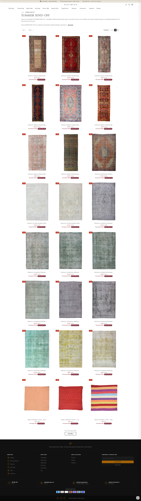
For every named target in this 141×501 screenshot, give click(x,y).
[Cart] (132, 4)
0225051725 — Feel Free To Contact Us (92, 1)
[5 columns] (117, 30)
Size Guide (12, 467)
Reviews (99, 8)
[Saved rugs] (129, 4)
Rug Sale (74, 8)
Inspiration (91, 8)
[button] (70, 1)
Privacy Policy (118, 464)
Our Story (73, 457)
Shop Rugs (11, 8)
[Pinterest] (64, 498)
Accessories (83, 8)
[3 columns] (115, 30)
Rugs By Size (65, 8)
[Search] (126, 4)
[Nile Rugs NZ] (70, 4)
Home (22, 12)
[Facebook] (57, 498)
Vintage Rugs (43, 457)
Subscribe (118, 461)
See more (70, 25)
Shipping (12, 457)
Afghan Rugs (29, 8)
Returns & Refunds (14, 461)
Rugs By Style (54, 8)
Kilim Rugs (37, 8)
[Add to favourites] (51, 36)
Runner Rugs (46, 8)
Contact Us (12, 473)
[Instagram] (61, 498)
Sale (42, 470)
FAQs (11, 470)
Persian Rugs (20, 8)
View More (70, 433)
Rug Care (12, 464)
